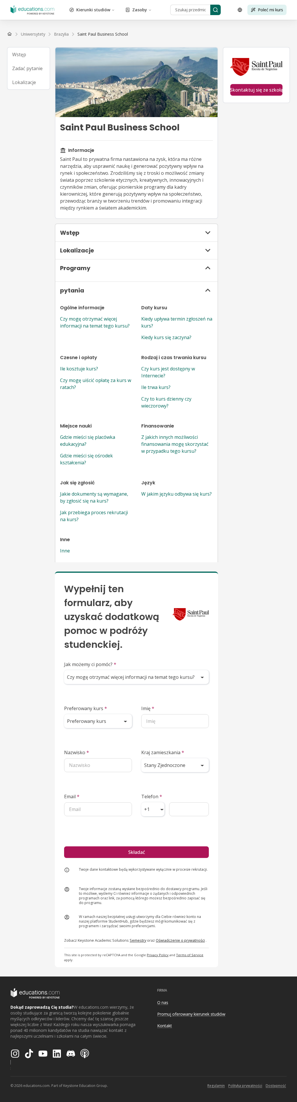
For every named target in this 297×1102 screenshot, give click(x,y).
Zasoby (139, 9)
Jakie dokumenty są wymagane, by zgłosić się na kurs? (94, 497)
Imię (147, 708)
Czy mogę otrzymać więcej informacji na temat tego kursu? (95, 322)
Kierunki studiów (93, 9)
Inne (65, 551)
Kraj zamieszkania (162, 752)
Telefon (151, 796)
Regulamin (216, 1085)
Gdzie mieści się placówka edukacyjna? (87, 440)
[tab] (29, 54)
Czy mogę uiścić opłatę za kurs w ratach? (95, 383)
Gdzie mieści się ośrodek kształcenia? (86, 459)
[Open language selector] (240, 10)
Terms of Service (189, 955)
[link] (102, 34)
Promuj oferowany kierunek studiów (191, 1014)
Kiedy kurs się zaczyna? (166, 337)
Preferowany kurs (85, 708)
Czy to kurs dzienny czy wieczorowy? (166, 402)
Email (71, 796)
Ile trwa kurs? (156, 387)
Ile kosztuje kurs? (79, 368)
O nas (162, 1002)
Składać (136, 852)
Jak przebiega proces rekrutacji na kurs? (94, 516)
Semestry (138, 940)
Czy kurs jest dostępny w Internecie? (168, 372)
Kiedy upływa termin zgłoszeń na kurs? (176, 322)
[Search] (215, 10)
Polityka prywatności (245, 1085)
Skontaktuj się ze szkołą (256, 90)
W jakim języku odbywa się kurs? (176, 494)
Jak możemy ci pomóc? (90, 664)
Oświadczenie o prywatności (180, 940)
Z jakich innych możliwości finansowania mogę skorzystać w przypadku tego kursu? (175, 444)
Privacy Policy (158, 955)
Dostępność (276, 1085)
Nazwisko (76, 752)
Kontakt (164, 1025)
